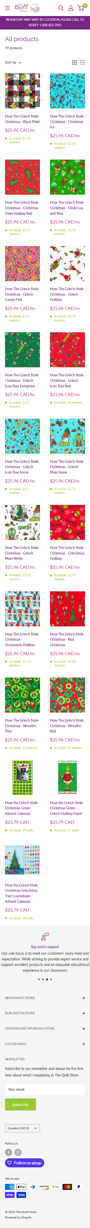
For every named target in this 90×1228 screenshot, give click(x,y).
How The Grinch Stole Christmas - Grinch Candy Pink (21, 294)
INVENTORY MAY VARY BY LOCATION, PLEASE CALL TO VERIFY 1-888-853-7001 (45, 22)
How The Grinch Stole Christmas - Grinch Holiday (67, 294)
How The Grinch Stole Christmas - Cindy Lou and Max (67, 207)
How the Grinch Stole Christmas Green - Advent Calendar (21, 808)
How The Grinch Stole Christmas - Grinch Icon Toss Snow (21, 466)
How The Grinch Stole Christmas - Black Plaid (22, 119)
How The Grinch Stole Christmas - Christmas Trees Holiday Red (21, 207)
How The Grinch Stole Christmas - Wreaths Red (67, 725)
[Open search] (61, 8)
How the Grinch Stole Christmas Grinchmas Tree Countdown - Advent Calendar (21, 893)
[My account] (70, 8)
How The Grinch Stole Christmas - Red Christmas (67, 639)
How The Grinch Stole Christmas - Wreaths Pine (21, 725)
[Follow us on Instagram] (18, 1152)
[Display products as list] (82, 62)
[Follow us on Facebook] (8, 1152)
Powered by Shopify (18, 1217)
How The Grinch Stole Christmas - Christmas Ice (67, 121)
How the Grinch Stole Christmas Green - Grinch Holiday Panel (66, 808)
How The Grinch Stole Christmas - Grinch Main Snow (67, 466)
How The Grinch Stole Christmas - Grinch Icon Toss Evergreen (21, 380)
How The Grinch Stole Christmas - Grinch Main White (21, 553)
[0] (81, 8)
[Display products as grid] (74, 62)
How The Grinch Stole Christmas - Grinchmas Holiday (67, 553)
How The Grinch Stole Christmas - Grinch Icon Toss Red (67, 380)
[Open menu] (7, 8)
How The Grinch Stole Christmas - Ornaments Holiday (21, 639)
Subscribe (20, 1104)
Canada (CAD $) (18, 1128)
